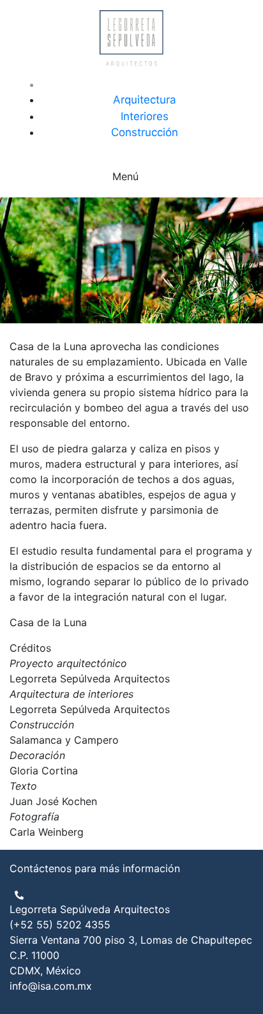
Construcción (144, 132)
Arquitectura (144, 99)
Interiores (145, 116)
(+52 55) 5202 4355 (60, 924)
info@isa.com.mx (51, 985)
